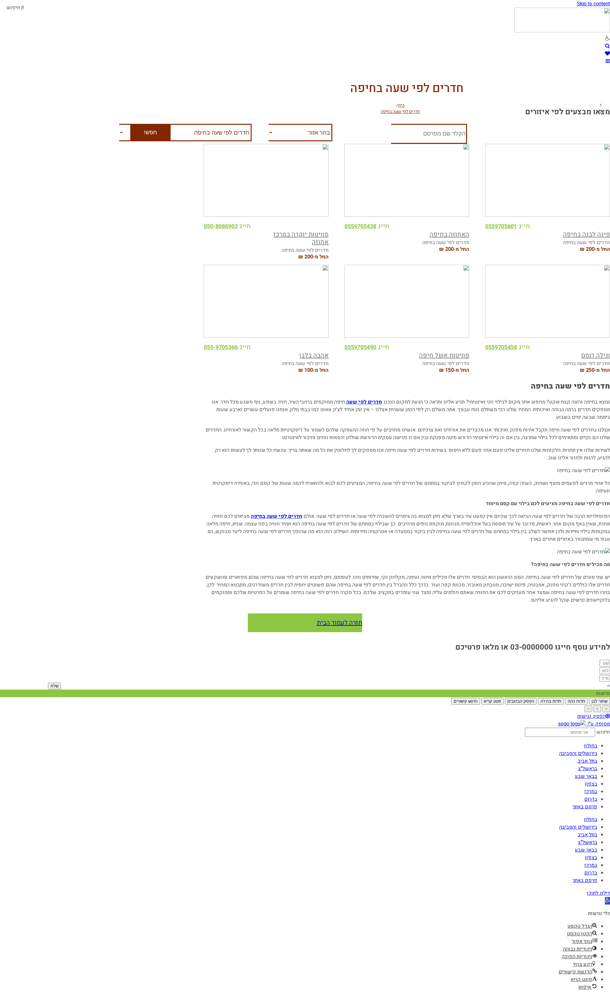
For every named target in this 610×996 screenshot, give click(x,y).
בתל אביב (587, 761)
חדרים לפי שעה (364, 402)
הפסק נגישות (591, 716)
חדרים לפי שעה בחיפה (276, 516)
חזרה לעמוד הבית (339, 622)
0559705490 (360, 347)
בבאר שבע (586, 776)
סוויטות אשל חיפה (444, 355)
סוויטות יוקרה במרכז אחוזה (301, 238)
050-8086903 (221, 226)
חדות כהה (576, 701)
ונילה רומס (595, 355)
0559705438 (360, 226)
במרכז (590, 791)
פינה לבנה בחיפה (586, 234)
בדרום (590, 799)
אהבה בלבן (314, 355)
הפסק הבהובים (520, 701)
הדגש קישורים (466, 701)
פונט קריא (492, 701)
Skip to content (593, 4)
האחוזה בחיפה (449, 234)
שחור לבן (599, 701)
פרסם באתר (585, 807)
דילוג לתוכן (598, 893)
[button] (607, 901)
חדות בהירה (550, 701)
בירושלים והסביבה (578, 753)
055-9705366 (221, 347)
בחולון (590, 746)
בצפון (591, 784)
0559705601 (501, 226)
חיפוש (603, 732)
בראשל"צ (587, 768)
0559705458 (501, 347)
